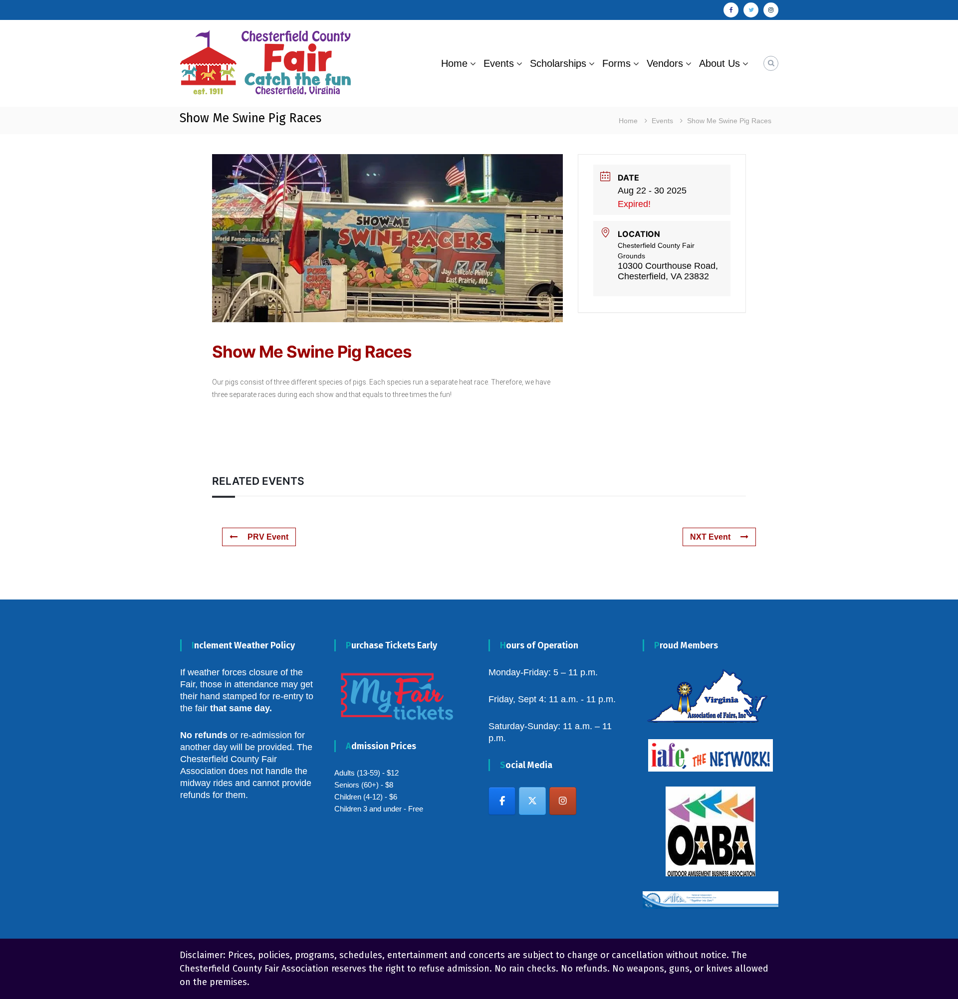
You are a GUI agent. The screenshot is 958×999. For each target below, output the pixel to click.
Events (498, 63)
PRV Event (267, 537)
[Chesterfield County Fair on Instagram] (562, 801)
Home (454, 63)
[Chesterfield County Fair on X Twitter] (532, 801)
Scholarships (558, 63)
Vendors (665, 63)
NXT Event (710, 537)
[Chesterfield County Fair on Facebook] (501, 801)
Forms (616, 63)
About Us (719, 63)
